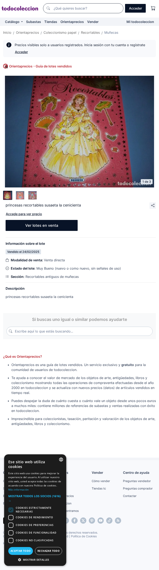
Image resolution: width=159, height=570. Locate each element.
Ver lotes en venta (41, 225)
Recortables (90, 32)
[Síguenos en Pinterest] (92, 520)
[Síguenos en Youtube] (101, 520)
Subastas (33, 22)
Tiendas (50, 22)
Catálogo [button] (12, 22)
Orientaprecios (72, 22)
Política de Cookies (84, 536)
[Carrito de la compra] (153, 8)
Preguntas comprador (138, 488)
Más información (18, 489)
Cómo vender (101, 481)
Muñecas (111, 32)
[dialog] (35, 510)
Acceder (21, 52)
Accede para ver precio (24, 214)
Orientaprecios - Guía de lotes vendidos (40, 66)
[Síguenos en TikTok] (109, 520)
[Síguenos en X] (83, 520)
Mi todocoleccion (140, 22)
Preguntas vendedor (137, 481)
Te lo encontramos (66, 510)
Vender (93, 22)
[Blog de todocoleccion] (118, 520)
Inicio (7, 32)
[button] (35, 498)
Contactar (129, 496)
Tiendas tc (99, 488)
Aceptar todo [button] (21, 551)
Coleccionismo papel (59, 32)
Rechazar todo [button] (48, 551)
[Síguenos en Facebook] (74, 520)
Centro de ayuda (136, 472)
